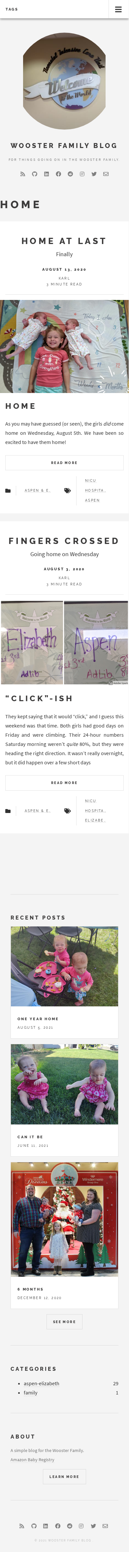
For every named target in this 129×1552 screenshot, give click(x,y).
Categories (34, 1369)
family (30, 1392)
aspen (92, 500)
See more (64, 1322)
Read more (64, 463)
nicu (91, 480)
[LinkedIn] (46, 174)
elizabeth (95, 820)
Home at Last (64, 241)
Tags (12, 9)
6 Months (30, 1289)
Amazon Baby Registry (32, 1460)
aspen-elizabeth (41, 1383)
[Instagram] (82, 174)
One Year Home (38, 1019)
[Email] (106, 174)
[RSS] (22, 174)
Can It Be (30, 1137)
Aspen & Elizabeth (38, 490)
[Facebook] (58, 174)
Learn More (64, 1477)
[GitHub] (34, 174)
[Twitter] (94, 174)
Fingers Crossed (64, 541)
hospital (95, 490)
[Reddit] (70, 174)
